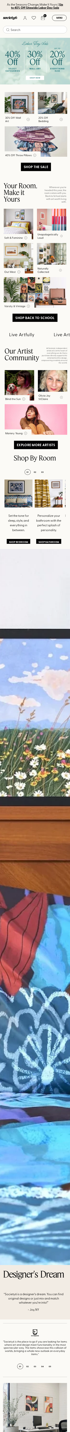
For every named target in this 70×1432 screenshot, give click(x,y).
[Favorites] (33, 17)
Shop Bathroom (48, 542)
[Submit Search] (8, 30)
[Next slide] (59, 1345)
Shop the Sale (36, 166)
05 (50, 1366)
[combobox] (35, 29)
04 (42, 1366)
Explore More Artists (36, 444)
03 (42, 472)
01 (28, 472)
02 (35, 472)
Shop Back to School (35, 317)
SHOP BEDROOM (18, 542)
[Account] (24, 17)
